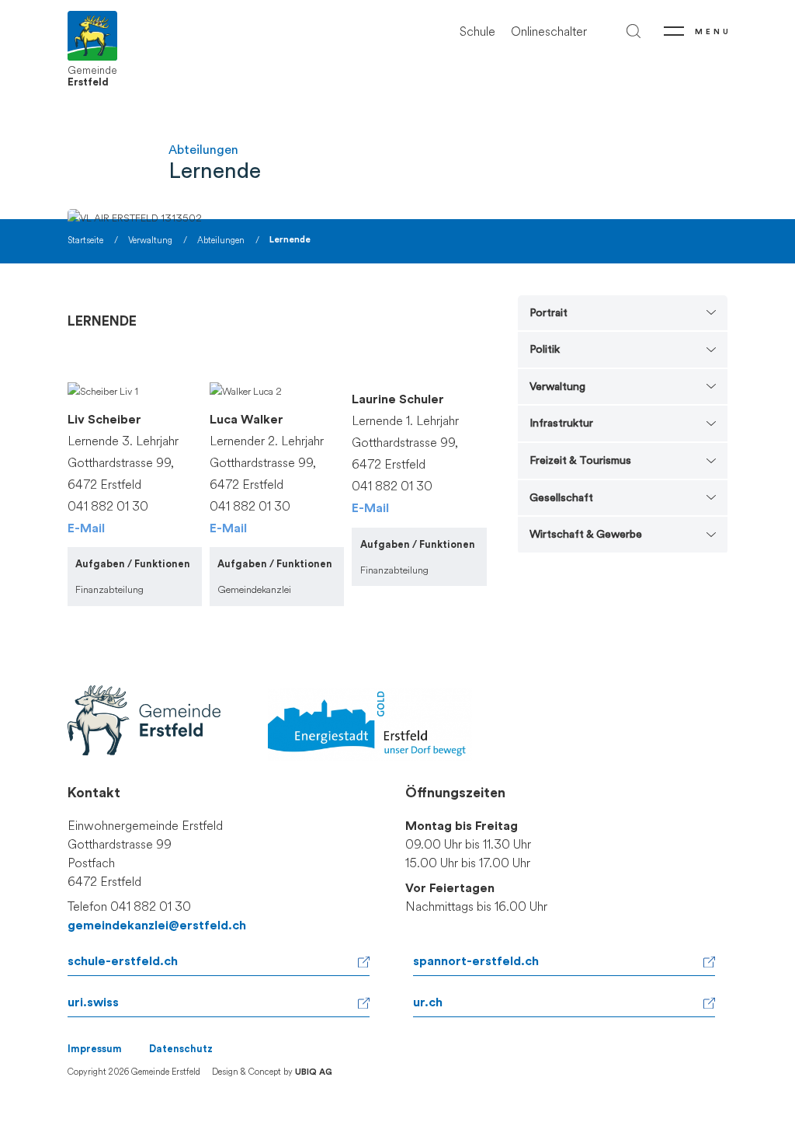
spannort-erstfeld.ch (476, 961)
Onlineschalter (549, 31)
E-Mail (86, 528)
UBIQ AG (313, 1072)
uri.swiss (93, 1002)
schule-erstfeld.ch (123, 961)
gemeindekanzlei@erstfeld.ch (157, 925)
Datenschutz (181, 1049)
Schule (477, 31)
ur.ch (428, 1002)
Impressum (95, 1049)
